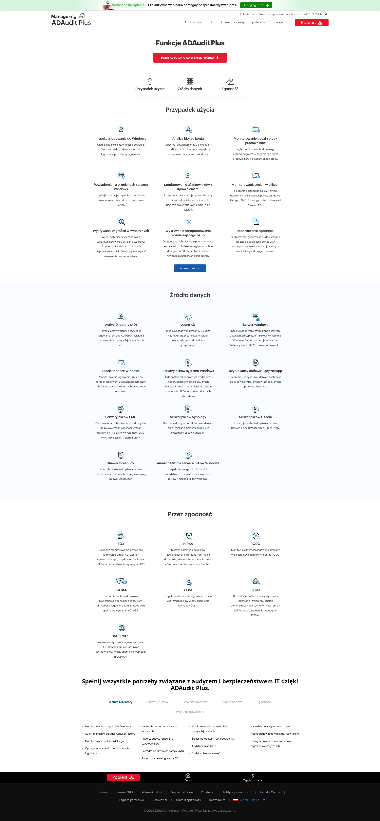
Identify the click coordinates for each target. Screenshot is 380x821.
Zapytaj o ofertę (260, 22)
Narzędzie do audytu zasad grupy (270, 726)
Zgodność (208, 792)
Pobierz (309, 22)
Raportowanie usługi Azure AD (160, 758)
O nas (103, 792)
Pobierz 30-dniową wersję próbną (187, 57)
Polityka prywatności (237, 792)
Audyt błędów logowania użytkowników (275, 733)
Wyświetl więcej (190, 268)
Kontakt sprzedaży (188, 800)
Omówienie (193, 22)
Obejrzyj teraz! (254, 5)
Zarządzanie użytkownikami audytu (163, 750)
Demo (225, 22)
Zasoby (239, 22)
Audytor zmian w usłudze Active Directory (110, 733)
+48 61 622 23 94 (313, 14)
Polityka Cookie (270, 792)
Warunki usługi (152, 792)
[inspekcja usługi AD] (121, 327)
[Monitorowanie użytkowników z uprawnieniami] (188, 187)
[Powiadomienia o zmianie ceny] (121, 187)
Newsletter (159, 800)
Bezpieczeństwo (181, 792)
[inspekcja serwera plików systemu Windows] (188, 373)
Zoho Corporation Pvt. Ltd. (174, 810)
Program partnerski (131, 800)
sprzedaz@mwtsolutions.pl (287, 14)
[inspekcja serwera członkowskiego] (255, 327)
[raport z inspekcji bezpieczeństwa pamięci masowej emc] (121, 419)
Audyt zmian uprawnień (206, 753)
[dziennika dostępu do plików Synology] (188, 419)
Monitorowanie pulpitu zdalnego (104, 741)
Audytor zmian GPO (204, 746)
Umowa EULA (124, 792)
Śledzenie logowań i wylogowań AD (213, 738)
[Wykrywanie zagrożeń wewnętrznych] (121, 234)
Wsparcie (282, 22)
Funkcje (212, 22)
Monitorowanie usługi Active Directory (108, 726)
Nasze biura (217, 800)
